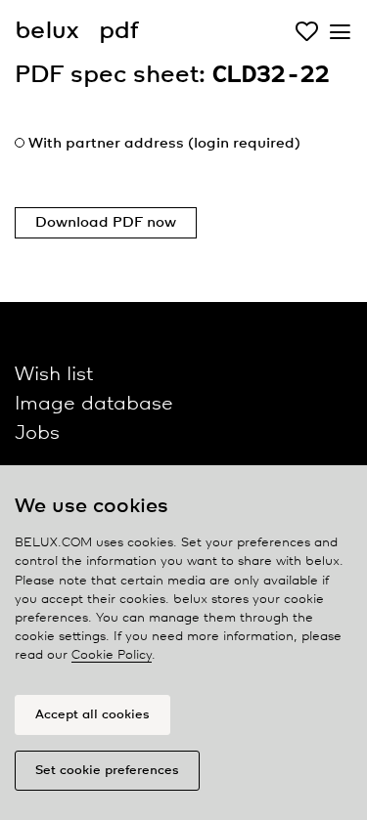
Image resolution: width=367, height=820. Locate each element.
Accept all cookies (92, 715)
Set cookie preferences (107, 770)
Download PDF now (105, 223)
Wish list (54, 375)
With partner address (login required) (164, 144)
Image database (94, 404)
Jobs (37, 433)
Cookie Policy (111, 655)
